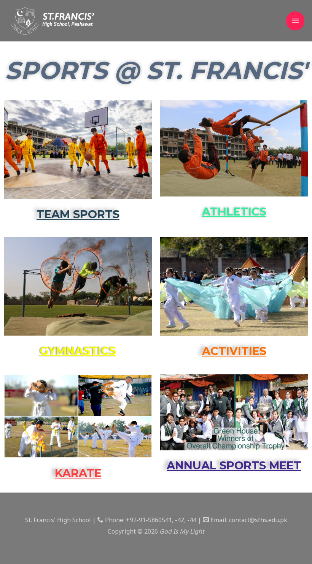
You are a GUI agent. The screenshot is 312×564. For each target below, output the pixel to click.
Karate (78, 473)
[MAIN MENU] (295, 20)
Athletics (234, 211)
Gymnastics (78, 350)
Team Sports (78, 214)
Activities (234, 351)
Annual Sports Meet (234, 465)
